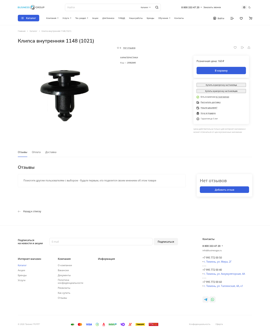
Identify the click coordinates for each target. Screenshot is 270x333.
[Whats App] (212, 299)
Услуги (21, 280)
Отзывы (22, 152)
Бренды (22, 275)
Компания (64, 259)
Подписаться (166, 241)
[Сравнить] (242, 47)
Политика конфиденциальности (70, 281)
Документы (64, 275)
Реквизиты (64, 287)
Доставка (50, 152)
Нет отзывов (129, 47)
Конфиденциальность (199, 324)
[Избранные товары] (241, 18)
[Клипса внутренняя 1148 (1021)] (64, 93)
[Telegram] (205, 299)
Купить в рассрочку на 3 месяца (221, 85)
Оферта (219, 324)
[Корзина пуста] (250, 18)
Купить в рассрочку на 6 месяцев (221, 91)
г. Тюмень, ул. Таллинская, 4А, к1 (223, 286)
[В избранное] (235, 47)
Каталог (22, 265)
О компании (65, 265)
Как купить (64, 292)
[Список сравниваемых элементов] (232, 18)
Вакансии (63, 270)
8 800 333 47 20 (190, 7)
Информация (106, 259)
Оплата (36, 152)
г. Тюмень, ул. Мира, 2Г (218, 261)
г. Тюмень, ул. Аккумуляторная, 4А (224, 274)
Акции (21, 270)
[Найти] (157, 7)
